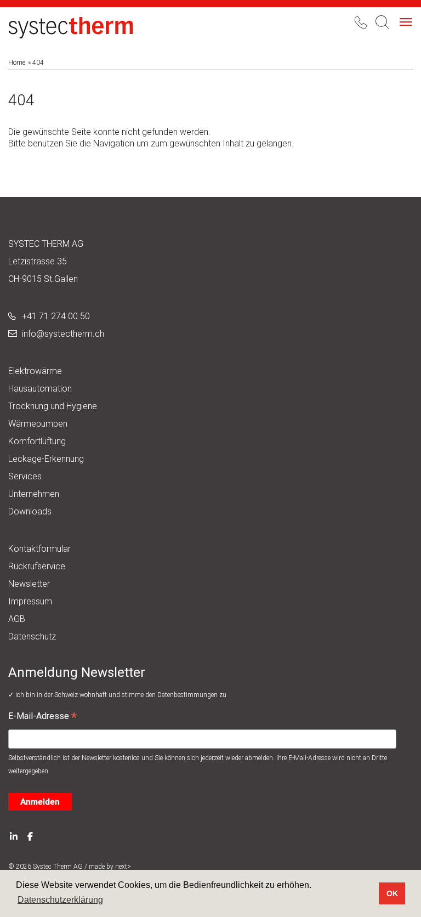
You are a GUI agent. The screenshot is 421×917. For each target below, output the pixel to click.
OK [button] (392, 893)
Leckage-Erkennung (46, 459)
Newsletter (29, 584)
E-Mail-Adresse (42, 717)
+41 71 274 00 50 (56, 316)
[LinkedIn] (13, 835)
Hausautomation (40, 388)
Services (25, 476)
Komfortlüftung (37, 441)
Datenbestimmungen (188, 695)
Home (16, 62)
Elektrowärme (35, 371)
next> (123, 866)
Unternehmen (33, 494)
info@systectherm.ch (63, 334)
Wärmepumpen (37, 423)
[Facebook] (30, 835)
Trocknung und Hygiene (52, 406)
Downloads (30, 511)
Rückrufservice (36, 566)
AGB (16, 619)
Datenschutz (32, 636)
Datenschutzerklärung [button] (60, 899)
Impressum (30, 601)
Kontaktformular (39, 549)
